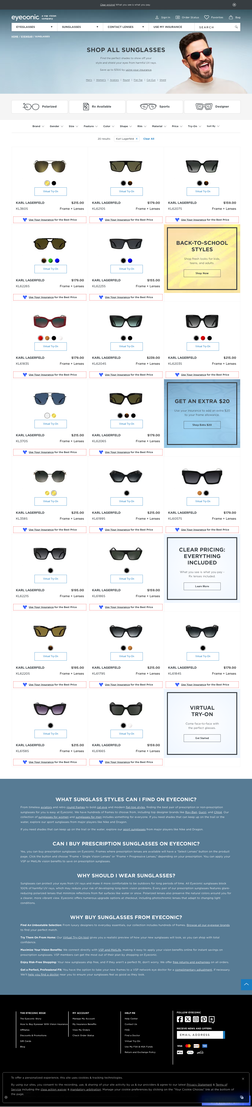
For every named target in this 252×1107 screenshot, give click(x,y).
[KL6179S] (126, 631)
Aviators (114, 80)
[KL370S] (50, 399)
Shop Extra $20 (202, 425)
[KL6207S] (202, 166)
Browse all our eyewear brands (208, 925)
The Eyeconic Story (30, 1018)
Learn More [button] (202, 586)
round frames (76, 807)
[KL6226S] (50, 244)
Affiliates (25, 1030)
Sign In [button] (165, 17)
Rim (139, 126)
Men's (89, 80)
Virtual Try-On (50, 191)
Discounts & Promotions (33, 1035)
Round (126, 80)
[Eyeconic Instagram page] (196, 1021)
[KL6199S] (126, 476)
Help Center (131, 1018)
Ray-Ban (191, 812)
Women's (101, 80)
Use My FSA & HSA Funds (139, 1046)
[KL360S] (50, 166)
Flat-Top (138, 80)
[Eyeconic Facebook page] (180, 1021)
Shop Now (202, 273)
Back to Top (246, 984)
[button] (213, 17)
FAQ (127, 1030)
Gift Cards (25, 1041)
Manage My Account (84, 1018)
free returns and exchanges (191, 962)
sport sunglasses (134, 829)
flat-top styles (135, 807)
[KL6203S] (202, 321)
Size (71, 126)
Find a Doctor (132, 1035)
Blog (22, 1046)
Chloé (218, 812)
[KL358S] (50, 476)
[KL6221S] (50, 554)
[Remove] (136, 139)
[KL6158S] (50, 709)
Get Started (202, 738)
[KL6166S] (126, 709)
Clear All (148, 138)
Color (106, 126)
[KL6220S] (50, 631)
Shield (163, 80)
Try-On (192, 126)
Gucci (202, 812)
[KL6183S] (50, 321)
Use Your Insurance (41, 220)
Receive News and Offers (194, 1028)
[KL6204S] (126, 321)
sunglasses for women (53, 817)
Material (157, 126)
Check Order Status (83, 1035)
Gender (54, 126)
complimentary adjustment (193, 969)
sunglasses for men (89, 817)
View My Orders (81, 1030)
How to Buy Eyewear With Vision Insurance (44, 1024)
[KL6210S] (126, 166)
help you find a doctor (43, 974)
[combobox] (211, 26)
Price (175, 126)
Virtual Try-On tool (76, 937)
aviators (46, 807)
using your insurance (138, 69)
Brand (36, 126)
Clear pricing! (107, 4)
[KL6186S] (126, 554)
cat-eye (102, 807)
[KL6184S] (202, 631)
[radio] (47, 183)
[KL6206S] (126, 399)
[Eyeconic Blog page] (212, 1022)
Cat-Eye (151, 80)
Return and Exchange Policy (140, 1052)
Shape (124, 126)
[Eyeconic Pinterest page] (204, 1021)
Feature (89, 126)
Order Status (190, 17)
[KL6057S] (202, 476)
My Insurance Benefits (84, 1024)
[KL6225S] (126, 244)
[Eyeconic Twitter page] (188, 1021)
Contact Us (131, 1024)
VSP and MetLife (109, 949)
